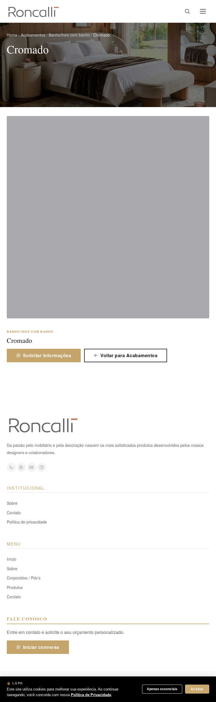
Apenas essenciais (162, 689)
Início (11, 559)
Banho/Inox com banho (69, 35)
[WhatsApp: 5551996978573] (21, 467)
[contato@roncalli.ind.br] (31, 467)
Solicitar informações (47, 355)
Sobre (12, 503)
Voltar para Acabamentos (129, 355)
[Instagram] (41, 467)
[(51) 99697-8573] (11, 467)
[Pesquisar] (187, 11)
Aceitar (197, 689)
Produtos (15, 587)
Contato (14, 512)
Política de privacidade (27, 522)
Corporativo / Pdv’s (23, 578)
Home (12, 35)
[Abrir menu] (203, 11)
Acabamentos (33, 35)
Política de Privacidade (91, 695)
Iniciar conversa (41, 647)
